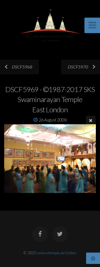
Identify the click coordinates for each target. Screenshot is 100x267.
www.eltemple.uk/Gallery (57, 252)
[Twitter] (60, 234)
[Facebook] (40, 234)
